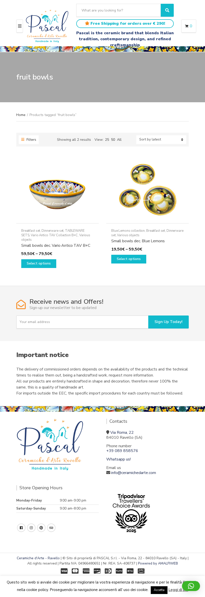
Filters (31, 139)
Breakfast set (30, 230)
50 (113, 139)
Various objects (128, 235)
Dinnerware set (53, 230)
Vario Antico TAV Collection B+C (54, 235)
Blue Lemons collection (128, 230)
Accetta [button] (159, 590)
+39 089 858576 (122, 451)
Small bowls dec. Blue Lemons (138, 241)
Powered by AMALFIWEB (158, 563)
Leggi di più (178, 589)
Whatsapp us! (118, 459)
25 (107, 139)
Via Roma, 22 (122, 432)
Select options (39, 263)
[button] (191, 586)
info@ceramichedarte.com (133, 473)
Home (21, 114)
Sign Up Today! (168, 321)
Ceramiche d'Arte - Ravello (38, 558)
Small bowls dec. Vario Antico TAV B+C (55, 245)
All (119, 139)
